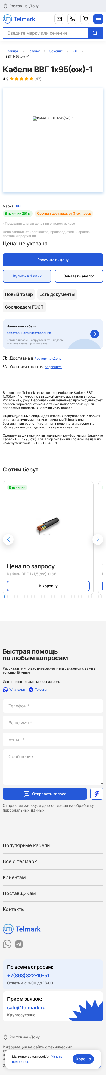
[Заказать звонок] (72, 19)
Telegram (42, 689)
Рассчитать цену (53, 259)
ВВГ (19, 206)
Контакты (14, 909)
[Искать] (95, 33)
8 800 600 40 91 (44, 443)
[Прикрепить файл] (96, 794)
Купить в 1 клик (27, 276)
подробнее (53, 367)
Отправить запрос (49, 793)
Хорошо (83, 1059)
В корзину (48, 586)
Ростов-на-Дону (24, 6)
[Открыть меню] (98, 19)
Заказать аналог (79, 276)
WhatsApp (17, 689)
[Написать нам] (59, 19)
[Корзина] (85, 19)
